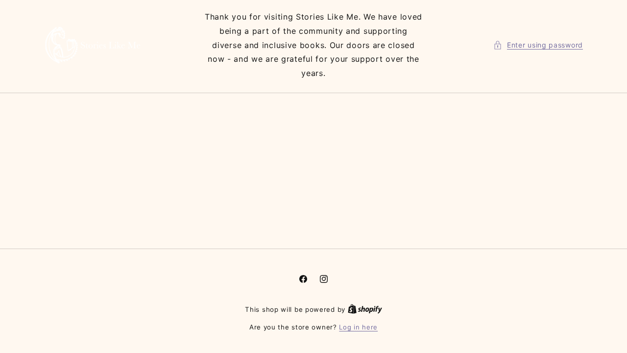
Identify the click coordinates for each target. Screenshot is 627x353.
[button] (538, 45)
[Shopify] (365, 309)
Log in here (358, 327)
